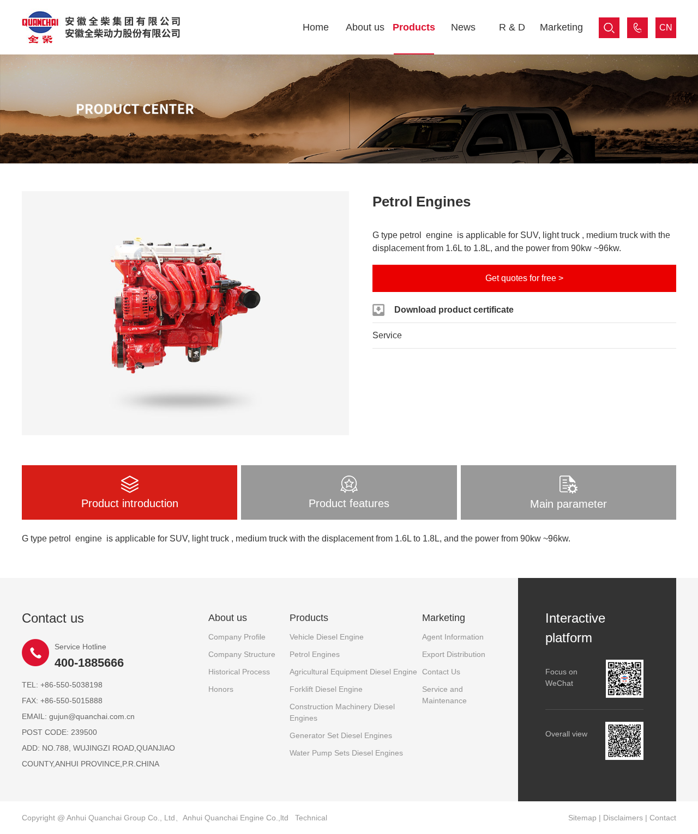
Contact (662, 817)
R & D (512, 27)
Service (387, 335)
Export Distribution (453, 654)
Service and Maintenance (444, 695)
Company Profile (237, 636)
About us (365, 27)
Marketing (561, 27)
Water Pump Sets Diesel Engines (346, 752)
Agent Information (453, 636)
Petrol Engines (315, 654)
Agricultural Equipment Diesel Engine (353, 671)
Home (316, 27)
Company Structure (241, 654)
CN (665, 27)
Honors (220, 689)
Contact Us (441, 671)
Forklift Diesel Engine (326, 689)
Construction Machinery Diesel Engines (342, 712)
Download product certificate (454, 309)
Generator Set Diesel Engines (341, 735)
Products (414, 27)
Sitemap (582, 817)
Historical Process (239, 671)
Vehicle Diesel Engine (327, 636)
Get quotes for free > (524, 278)
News (463, 27)
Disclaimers (623, 817)
